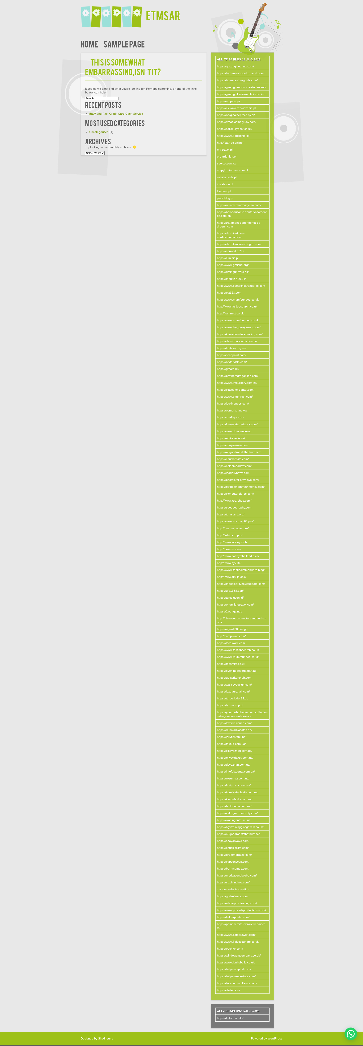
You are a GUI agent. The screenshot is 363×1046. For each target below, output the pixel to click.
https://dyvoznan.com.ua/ (233, 764)
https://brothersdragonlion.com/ (238, 375)
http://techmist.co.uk (230, 313)
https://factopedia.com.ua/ (234, 806)
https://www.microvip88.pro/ (235, 521)
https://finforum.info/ (230, 1018)
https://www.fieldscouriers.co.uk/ (238, 941)
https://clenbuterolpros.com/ (235, 493)
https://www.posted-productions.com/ (241, 910)
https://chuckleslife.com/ (233, 459)
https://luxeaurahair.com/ (233, 691)
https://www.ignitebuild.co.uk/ (236, 962)
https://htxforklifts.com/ (232, 362)
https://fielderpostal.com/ (233, 917)
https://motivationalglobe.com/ (237, 875)
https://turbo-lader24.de (232, 698)
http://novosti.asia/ (229, 549)
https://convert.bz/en (230, 251)
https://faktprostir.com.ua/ (234, 785)
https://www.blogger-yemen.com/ (238, 327)
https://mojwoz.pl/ (228, 101)
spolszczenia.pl (227, 163)
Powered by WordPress (266, 1038)
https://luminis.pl (227, 258)
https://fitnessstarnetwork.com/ (237, 424)
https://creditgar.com (230, 417)
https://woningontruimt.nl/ (233, 820)
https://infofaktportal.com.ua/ (236, 771)
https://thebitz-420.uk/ (231, 278)
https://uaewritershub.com (234, 677)
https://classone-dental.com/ (235, 389)
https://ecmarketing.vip (232, 410)
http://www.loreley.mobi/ (232, 542)
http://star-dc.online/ (230, 142)
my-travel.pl (225, 149)
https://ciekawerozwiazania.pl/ (236, 108)
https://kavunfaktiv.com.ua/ (234, 799)
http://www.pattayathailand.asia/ (238, 556)
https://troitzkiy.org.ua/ (231, 348)
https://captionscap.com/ (233, 861)
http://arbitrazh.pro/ (229, 535)
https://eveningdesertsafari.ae (236, 670)
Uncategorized (99, 132)
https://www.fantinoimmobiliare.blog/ (241, 570)
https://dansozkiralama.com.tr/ (237, 341)
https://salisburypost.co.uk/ (234, 128)
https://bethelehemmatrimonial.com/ (241, 486)
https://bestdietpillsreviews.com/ (238, 479)
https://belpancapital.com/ (234, 969)
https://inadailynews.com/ (233, 472)
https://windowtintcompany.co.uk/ (239, 955)
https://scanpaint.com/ (231, 355)
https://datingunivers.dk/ (233, 271)
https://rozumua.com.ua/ (233, 778)
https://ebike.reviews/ (231, 438)
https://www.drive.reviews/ (234, 431)
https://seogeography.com (234, 507)
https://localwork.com (231, 643)
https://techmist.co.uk (231, 663)
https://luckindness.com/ (233, 403)
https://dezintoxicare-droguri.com (239, 244)
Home (89, 44)
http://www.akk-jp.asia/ (232, 576)
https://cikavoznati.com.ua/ (234, 750)
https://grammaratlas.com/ (234, 854)
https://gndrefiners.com (232, 896)
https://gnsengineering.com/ (235, 66)
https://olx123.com (229, 292)
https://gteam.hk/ (228, 369)
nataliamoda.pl (227, 177)
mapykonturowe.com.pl (232, 170)
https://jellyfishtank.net (231, 737)
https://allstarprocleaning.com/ (237, 903)
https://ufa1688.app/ (230, 590)
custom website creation (233, 889)
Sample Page (124, 44)
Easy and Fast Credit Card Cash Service (116, 113)
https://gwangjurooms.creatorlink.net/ (241, 87)
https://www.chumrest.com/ (235, 396)
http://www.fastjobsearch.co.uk (237, 306)
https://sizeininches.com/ (233, 882)
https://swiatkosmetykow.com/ (236, 122)
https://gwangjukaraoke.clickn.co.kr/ (240, 94)
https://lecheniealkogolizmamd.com (240, 73)
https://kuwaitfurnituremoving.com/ (240, 334)
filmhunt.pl (224, 191)
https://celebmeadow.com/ (234, 466)
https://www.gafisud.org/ (233, 265)
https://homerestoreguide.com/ (237, 80)
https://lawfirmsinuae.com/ (234, 723)
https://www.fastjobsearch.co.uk (238, 650)
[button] (351, 1034)
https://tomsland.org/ (230, 514)
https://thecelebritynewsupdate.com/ (241, 583)
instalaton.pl (225, 184)
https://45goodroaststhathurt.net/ (238, 452)
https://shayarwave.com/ (233, 445)
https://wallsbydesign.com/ (234, 684)
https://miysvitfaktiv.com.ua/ (235, 757)
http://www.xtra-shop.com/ (234, 500)
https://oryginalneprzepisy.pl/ (236, 115)
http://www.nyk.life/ (229, 563)
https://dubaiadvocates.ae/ (234, 730)
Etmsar (163, 15)
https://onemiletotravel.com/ (235, 604)
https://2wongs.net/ (229, 611)
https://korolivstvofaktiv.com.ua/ (237, 792)
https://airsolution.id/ (230, 597)
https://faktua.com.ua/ (231, 743)
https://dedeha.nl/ (228, 990)
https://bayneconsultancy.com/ (237, 983)
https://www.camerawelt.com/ (236, 934)
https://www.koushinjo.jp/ (233, 135)
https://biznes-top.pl (230, 705)
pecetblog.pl (225, 198)
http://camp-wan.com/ (231, 636)
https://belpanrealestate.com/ (236, 976)
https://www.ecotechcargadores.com (241, 285)
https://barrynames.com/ (233, 868)
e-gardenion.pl (226, 156)
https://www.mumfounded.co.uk (238, 299)
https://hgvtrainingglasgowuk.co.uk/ (240, 827)
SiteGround (105, 1038)
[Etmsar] (113, 14)
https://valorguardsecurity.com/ (237, 813)
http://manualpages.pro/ (233, 528)
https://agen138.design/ (232, 629)
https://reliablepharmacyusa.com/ (239, 205)
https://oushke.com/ (230, 948)
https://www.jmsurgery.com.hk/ (237, 382)
